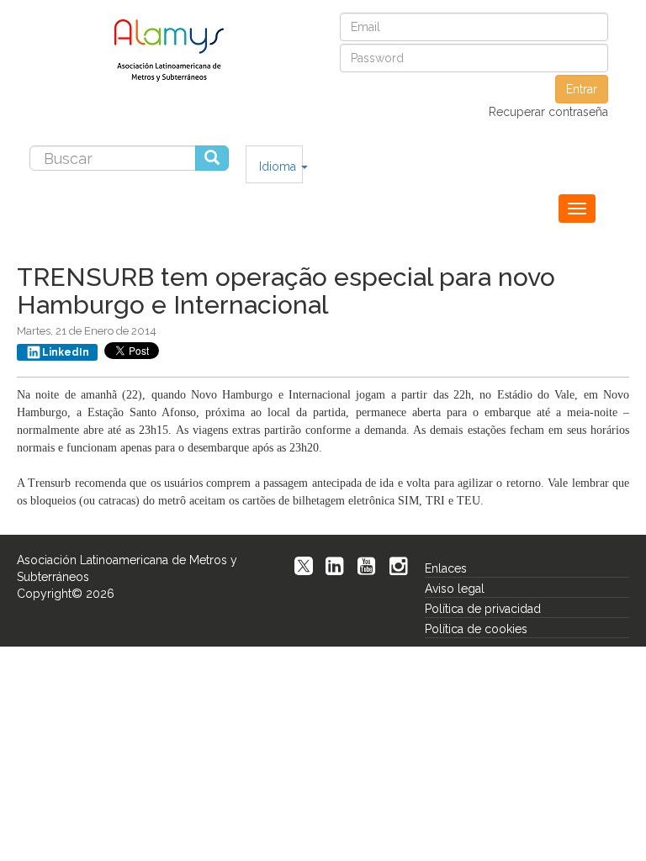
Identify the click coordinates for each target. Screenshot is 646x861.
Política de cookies (476, 629)
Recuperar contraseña (548, 112)
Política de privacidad (483, 608)
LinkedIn (65, 352)
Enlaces (446, 568)
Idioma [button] (279, 166)
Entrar (581, 89)
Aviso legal (454, 588)
